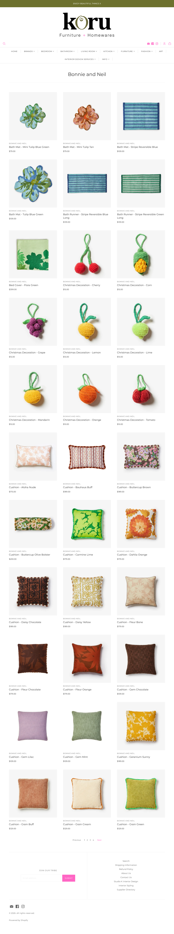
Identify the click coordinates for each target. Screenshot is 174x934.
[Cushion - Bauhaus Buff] (87, 456)
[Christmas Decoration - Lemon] (87, 322)
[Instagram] (157, 43)
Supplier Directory (126, 889)
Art (161, 51)
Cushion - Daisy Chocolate (25, 622)
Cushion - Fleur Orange (77, 689)
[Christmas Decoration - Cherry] (87, 254)
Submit (69, 878)
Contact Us (126, 877)
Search (126, 861)
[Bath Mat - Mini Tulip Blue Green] (33, 116)
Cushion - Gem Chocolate (132, 689)
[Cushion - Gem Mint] (87, 726)
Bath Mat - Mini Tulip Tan (78, 147)
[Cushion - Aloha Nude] (33, 456)
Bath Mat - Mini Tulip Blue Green (29, 147)
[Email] (148, 43)
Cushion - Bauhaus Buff (77, 487)
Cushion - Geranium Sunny (133, 756)
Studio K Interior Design (126, 881)
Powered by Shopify (18, 920)
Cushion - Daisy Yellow (77, 622)
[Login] (164, 43)
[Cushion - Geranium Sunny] (141, 726)
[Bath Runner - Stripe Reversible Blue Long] (87, 183)
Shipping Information (126, 865)
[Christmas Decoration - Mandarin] (33, 389)
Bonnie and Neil (18, 143)
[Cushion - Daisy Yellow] (87, 591)
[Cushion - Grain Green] (141, 794)
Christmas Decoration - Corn (134, 285)
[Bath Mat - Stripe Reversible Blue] (141, 116)
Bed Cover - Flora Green (23, 285)
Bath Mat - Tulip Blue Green (26, 214)
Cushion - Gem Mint (75, 756)
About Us (126, 873)
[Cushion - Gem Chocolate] (141, 659)
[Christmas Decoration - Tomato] (141, 389)
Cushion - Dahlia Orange (132, 554)
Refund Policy (126, 869)
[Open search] (4, 43)
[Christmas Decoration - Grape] (33, 322)
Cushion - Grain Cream (77, 824)
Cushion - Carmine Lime (78, 554)
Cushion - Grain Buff (21, 824)
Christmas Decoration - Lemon (82, 352)
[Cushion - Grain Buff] (33, 794)
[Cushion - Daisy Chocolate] (33, 591)
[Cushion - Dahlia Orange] (141, 524)
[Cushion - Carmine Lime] (87, 524)
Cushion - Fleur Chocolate (25, 689)
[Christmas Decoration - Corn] (141, 254)
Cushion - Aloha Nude (22, 487)
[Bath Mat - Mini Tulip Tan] (87, 116)
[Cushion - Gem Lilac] (33, 726)
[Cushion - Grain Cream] (87, 794)
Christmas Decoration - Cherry (81, 285)
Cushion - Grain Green (130, 824)
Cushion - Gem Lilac (21, 756)
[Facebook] (152, 43)
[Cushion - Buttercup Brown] (141, 456)
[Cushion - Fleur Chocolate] (33, 659)
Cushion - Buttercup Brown (134, 487)
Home (14, 51)
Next (99, 840)
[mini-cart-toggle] (169, 43)
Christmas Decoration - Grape (27, 352)
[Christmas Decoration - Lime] (141, 322)
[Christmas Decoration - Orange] (87, 389)
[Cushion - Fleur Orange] (87, 659)
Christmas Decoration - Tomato (136, 419)
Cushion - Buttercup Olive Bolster (29, 554)
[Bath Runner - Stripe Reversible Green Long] (141, 183)
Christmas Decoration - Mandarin (29, 419)
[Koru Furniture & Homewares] (87, 25)
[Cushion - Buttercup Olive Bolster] (33, 524)
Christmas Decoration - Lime (134, 352)
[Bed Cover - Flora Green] (33, 254)
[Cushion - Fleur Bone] (141, 591)
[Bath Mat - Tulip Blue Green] (33, 183)
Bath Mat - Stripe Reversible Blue (137, 147)
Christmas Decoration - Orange (82, 419)
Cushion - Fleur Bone (130, 622)
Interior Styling (126, 885)
